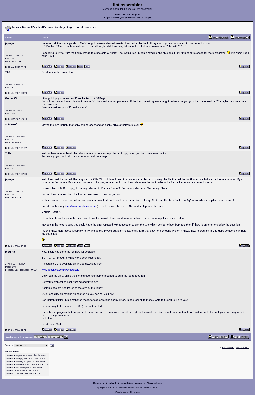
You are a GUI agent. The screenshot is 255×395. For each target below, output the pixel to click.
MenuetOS (28, 27)
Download (111, 383)
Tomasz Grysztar (126, 388)
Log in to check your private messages (123, 18)
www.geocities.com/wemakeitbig (60, 269)
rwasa (137, 392)
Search (126, 14)
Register (136, 14)
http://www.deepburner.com (80, 206)
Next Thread (242, 347)
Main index (98, 383)
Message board (154, 383)
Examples (140, 383)
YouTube (154, 388)
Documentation (125, 383)
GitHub (146, 388)
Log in (148, 18)
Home (118, 14)
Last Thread (228, 347)
